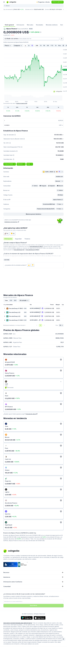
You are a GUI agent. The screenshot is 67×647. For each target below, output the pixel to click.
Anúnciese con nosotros (11, 222)
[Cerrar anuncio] (61, 382)
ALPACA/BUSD (34, 316)
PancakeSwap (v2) (19, 249)
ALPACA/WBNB (34, 308)
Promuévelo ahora (31, 414)
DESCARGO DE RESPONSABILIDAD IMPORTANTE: (17, 623)
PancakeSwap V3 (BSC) (32, 249)
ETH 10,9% (59, 9)
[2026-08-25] (63, 45)
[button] (59, 176)
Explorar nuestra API (21, 103)
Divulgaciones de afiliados (10, 297)
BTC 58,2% (53, 9)
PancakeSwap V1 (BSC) (36, 246)
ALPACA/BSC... (34, 320)
